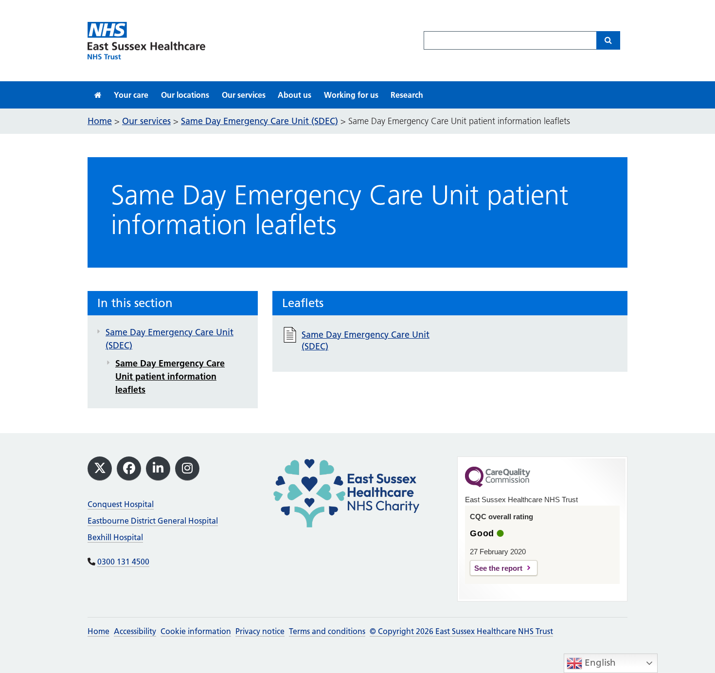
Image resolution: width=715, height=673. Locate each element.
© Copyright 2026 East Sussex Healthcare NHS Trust (461, 631)
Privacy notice (260, 631)
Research (407, 95)
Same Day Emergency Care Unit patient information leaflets (170, 376)
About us (294, 95)
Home (98, 631)
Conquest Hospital (121, 504)
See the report (498, 568)
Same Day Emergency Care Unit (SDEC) (169, 339)
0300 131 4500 (123, 561)
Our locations (185, 95)
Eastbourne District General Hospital (153, 521)
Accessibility (135, 631)
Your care (131, 95)
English (599, 662)
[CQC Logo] (497, 485)
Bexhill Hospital (115, 537)
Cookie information (196, 631)
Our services (244, 95)
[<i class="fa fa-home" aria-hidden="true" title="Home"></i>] (98, 95)
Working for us (351, 95)
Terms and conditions (327, 631)
